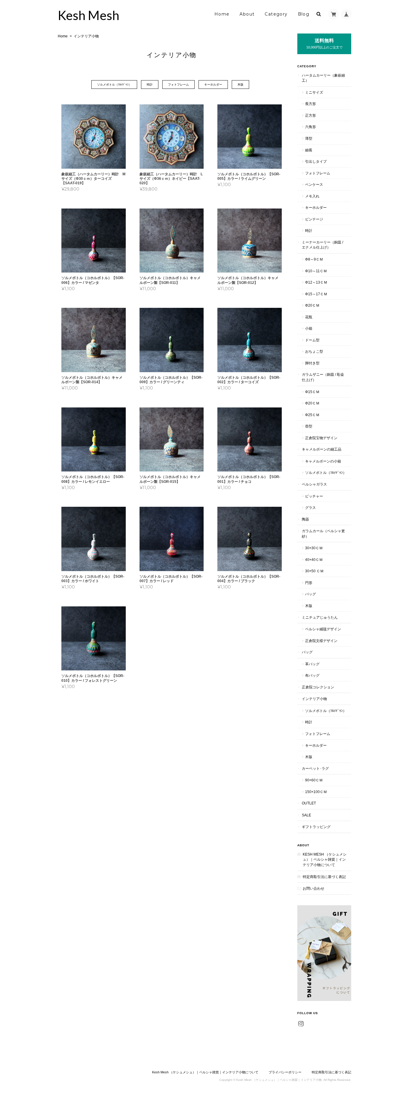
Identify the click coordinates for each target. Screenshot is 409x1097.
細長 (308, 150)
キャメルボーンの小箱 (323, 461)
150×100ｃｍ (316, 792)
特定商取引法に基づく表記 (324, 877)
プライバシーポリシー (285, 1072)
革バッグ (312, 664)
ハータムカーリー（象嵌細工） (323, 78)
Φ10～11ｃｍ (316, 271)
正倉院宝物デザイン (321, 438)
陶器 (305, 519)
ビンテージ (314, 219)
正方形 (310, 115)
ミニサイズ (314, 92)
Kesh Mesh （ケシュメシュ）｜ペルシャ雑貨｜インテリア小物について (324, 859)
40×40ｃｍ (314, 560)
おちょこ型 (314, 351)
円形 (308, 583)
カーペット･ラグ (315, 768)
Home (222, 14)
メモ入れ (312, 196)
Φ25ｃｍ (312, 415)
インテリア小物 (314, 699)
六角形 (310, 127)
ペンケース (314, 184)
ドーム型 (312, 340)
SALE (306, 815)
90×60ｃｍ (314, 780)
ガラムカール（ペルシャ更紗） (323, 533)
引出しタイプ (316, 161)
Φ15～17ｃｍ (316, 294)
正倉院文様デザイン (321, 641)
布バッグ (312, 675)
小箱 (308, 328)
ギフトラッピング (316, 827)
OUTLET (309, 803)
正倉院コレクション (318, 687)
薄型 (308, 138)
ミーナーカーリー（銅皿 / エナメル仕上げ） (322, 244)
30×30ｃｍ (314, 548)
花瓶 (308, 317)
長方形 (310, 104)
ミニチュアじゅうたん (320, 617)
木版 (240, 84)
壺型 (308, 426)
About (247, 14)
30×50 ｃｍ (314, 571)
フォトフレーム (178, 84)
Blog (304, 14)
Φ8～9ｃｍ (314, 259)
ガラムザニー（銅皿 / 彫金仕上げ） (323, 377)
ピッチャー (314, 496)
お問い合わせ (313, 888)
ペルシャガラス (314, 484)
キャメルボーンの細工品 (321, 449)
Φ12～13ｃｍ (316, 282)
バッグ (310, 594)
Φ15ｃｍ (312, 392)
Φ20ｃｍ (312, 305)
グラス (310, 507)
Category (276, 14)
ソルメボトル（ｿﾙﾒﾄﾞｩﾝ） (114, 84)
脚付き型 (312, 363)
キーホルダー (213, 84)
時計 (150, 84)
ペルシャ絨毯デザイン (323, 629)
